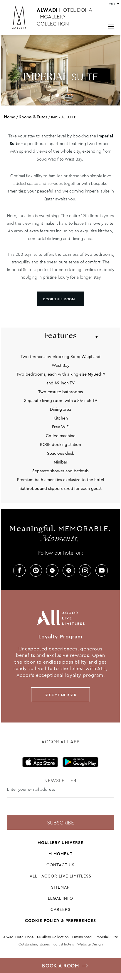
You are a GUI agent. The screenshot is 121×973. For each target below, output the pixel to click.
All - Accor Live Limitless (60, 876)
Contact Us (60, 865)
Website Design (90, 944)
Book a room (60, 965)
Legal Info (60, 898)
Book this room (59, 299)
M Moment (60, 854)
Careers (60, 909)
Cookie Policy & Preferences (60, 920)
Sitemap (60, 887)
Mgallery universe (60, 843)
